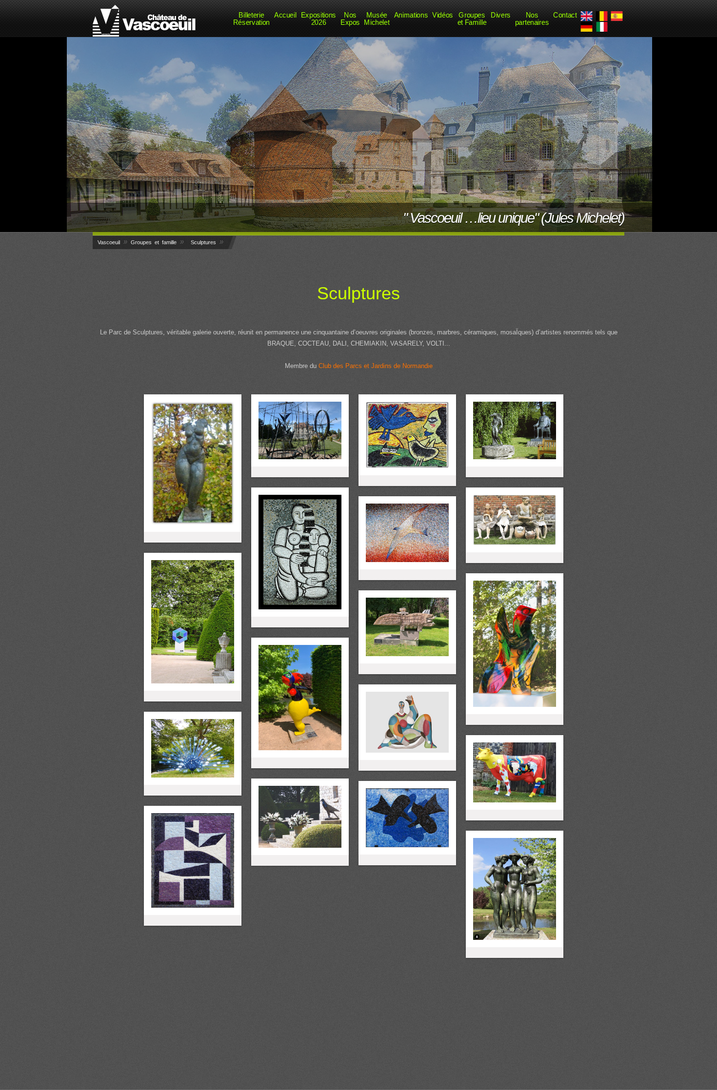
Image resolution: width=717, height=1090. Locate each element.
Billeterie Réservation (251, 18)
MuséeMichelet (376, 18)
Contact (565, 15)
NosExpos (350, 18)
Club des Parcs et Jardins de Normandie (376, 366)
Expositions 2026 (318, 18)
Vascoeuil (109, 242)
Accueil (285, 15)
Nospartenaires (532, 18)
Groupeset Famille (472, 18)
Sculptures (203, 242)
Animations (411, 15)
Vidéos (442, 15)
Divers (501, 15)
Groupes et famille (154, 242)
